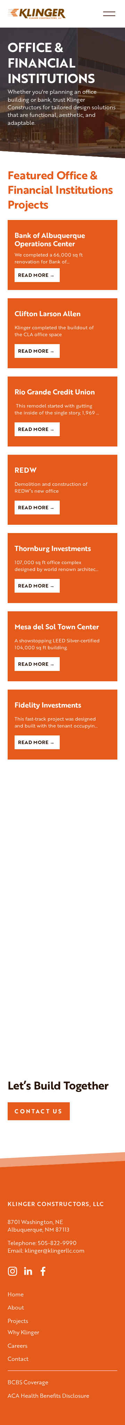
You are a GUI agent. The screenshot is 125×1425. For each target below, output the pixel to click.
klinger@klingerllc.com (54, 1250)
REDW (25, 470)
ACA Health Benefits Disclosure (48, 1395)
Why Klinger (23, 1332)
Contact (18, 1359)
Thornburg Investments (53, 548)
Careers (17, 1345)
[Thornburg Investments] (63, 536)
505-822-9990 (57, 1243)
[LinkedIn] (28, 1271)
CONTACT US (38, 1111)
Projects (18, 1321)
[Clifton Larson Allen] (63, 301)
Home (16, 1294)
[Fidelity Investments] (63, 693)
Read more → (36, 275)
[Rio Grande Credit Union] (63, 380)
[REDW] (63, 458)
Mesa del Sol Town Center (57, 627)
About (16, 1307)
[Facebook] (43, 1271)
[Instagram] (12, 1271)
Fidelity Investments (48, 705)
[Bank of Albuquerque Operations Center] (63, 223)
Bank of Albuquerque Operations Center (50, 239)
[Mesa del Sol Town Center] (63, 614)
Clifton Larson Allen (48, 314)
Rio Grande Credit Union (55, 392)
